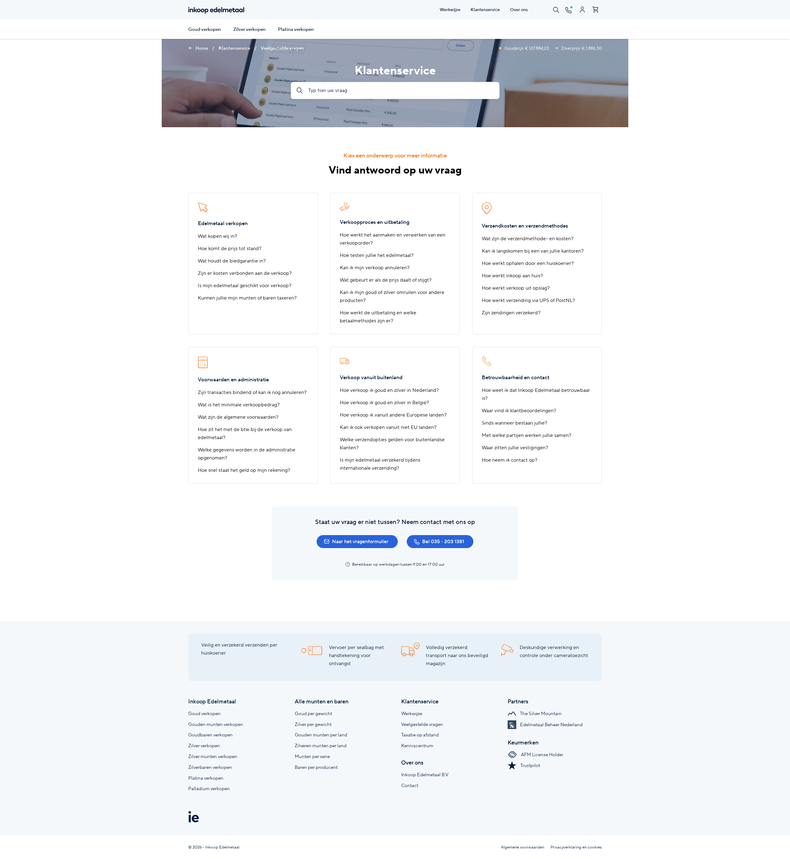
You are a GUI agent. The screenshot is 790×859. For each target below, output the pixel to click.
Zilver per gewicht (313, 724)
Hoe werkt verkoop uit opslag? (516, 287)
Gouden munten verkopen (215, 724)
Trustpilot (529, 765)
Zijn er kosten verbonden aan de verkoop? (245, 273)
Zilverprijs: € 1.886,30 (581, 48)
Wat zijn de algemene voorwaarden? (238, 417)
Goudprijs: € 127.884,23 (526, 48)
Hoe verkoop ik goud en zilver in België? (384, 402)
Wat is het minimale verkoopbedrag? (239, 404)
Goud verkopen (204, 29)
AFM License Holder (541, 754)
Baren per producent (316, 767)
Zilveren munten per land (321, 745)
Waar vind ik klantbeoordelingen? (519, 410)
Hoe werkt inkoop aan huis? (512, 275)
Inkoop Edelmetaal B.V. (425, 774)
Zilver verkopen (249, 29)
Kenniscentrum (417, 745)
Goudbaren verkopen (210, 734)
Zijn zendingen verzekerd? (511, 312)
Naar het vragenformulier (360, 541)
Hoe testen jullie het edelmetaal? (377, 255)
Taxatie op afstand (420, 734)
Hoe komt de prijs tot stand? (229, 248)
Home (201, 48)
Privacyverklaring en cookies (576, 847)
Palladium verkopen (209, 788)
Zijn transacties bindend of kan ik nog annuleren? (252, 392)
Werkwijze (411, 713)
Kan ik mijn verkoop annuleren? (375, 267)
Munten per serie (312, 756)
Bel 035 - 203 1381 (443, 541)
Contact (409, 785)
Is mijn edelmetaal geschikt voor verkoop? (244, 285)
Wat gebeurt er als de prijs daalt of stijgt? (385, 279)
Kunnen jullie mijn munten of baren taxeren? (247, 297)
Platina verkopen (296, 29)
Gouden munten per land (321, 734)
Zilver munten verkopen (212, 756)
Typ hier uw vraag (327, 90)
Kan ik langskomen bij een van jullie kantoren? (533, 250)
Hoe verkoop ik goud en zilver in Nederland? (389, 390)
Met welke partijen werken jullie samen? (526, 435)
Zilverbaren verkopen (210, 767)
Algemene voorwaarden (522, 847)
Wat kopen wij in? (217, 236)
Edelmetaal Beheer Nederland (551, 724)
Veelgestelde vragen (282, 48)
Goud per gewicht (313, 713)
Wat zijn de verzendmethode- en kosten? (527, 238)
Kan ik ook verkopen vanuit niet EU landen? (388, 427)
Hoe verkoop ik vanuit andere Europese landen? (393, 414)
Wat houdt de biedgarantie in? (232, 260)
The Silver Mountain (540, 713)
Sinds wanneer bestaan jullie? (514, 422)
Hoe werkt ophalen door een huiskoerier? (528, 263)
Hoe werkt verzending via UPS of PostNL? (528, 300)
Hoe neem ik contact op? (509, 459)
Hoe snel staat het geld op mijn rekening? (244, 470)
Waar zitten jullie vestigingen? (515, 447)
